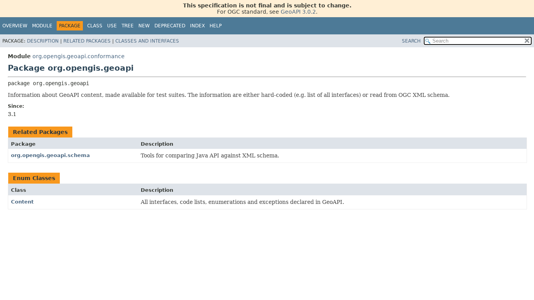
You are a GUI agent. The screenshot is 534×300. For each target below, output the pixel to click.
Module (42, 26)
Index (197, 26)
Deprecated (169, 26)
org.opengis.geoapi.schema (50, 155)
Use (112, 26)
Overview (14, 26)
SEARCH (411, 41)
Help (216, 26)
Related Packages (87, 41)
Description (43, 41)
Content (22, 202)
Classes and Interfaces (147, 41)
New (144, 26)
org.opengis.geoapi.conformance (78, 56)
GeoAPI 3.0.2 (298, 12)
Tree (128, 26)
